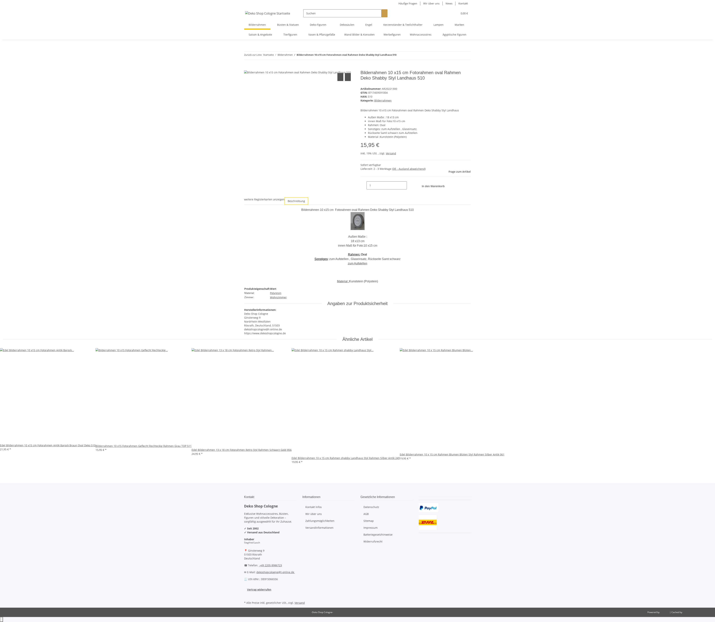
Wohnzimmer (278, 297)
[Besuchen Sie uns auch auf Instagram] (247, 596)
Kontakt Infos (313, 507)
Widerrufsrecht (372, 541)
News (449, 3)
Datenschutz (371, 507)
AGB (366, 514)
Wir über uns (431, 3)
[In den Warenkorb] (247, 68)
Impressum (370, 527)
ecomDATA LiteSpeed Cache (697, 612)
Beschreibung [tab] (296, 201)
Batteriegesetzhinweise (378, 534)
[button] (448, 13)
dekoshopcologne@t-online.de (275, 572)
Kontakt (463, 3)
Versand (391, 153)
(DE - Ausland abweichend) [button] (409, 169)
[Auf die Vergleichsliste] (340, 77)
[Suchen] (384, 13)
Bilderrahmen (383, 100)
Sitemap (368, 521)
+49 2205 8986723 (270, 565)
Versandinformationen (319, 527)
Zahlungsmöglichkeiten (319, 521)
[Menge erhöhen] (410, 185)
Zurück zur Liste (253, 54)
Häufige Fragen (407, 3)
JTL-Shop (665, 612)
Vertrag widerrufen (259, 589)
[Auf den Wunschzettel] (348, 77)
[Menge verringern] (363, 185)
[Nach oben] (1, 619)
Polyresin (275, 293)
